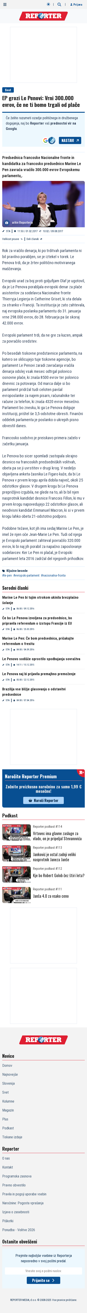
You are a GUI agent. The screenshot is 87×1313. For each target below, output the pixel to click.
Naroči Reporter (46, 800)
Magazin (8, 1110)
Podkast (8, 1128)
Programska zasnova (16, 1176)
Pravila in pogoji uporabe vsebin (24, 1194)
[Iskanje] (59, 4)
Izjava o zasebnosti (15, 1212)
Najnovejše (10, 1074)
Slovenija (8, 1083)
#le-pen (7, 575)
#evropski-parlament (26, 575)
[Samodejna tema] (48, 4)
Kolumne (8, 1101)
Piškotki (7, 1221)
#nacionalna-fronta (53, 575)
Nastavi (68, 140)
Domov (7, 1065)
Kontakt (7, 1167)
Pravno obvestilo (14, 1185)
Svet (8, 89)
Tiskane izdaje (12, 1137)
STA (8, 231)
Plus (5, 1119)
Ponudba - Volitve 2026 (18, 1230)
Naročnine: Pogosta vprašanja (23, 1203)
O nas (6, 1158)
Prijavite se (41, 1280)
